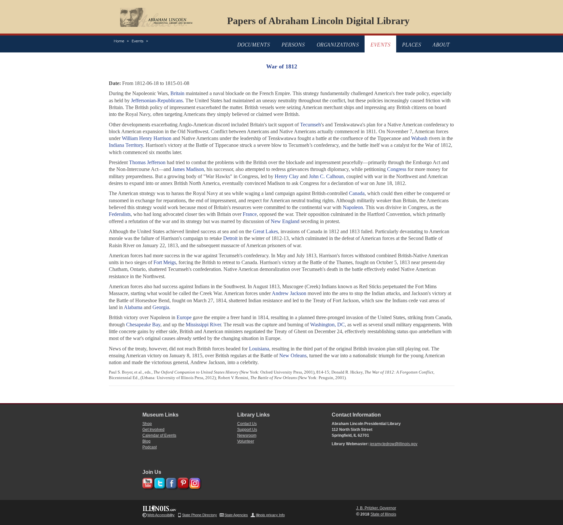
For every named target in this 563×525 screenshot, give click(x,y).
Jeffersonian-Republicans (157, 100)
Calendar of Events (159, 435)
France (250, 214)
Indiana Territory (126, 145)
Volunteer (245, 441)
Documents (253, 44)
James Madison (188, 169)
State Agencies (236, 515)
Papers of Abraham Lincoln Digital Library (318, 20)
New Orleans (293, 355)
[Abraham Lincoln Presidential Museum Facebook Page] (170, 482)
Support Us (247, 429)
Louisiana (259, 348)
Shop (147, 423)
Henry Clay (287, 176)
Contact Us (247, 423)
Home (119, 41)
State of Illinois (383, 514)
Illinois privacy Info (270, 515)
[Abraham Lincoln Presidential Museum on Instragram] (194, 482)
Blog (146, 441)
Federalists (120, 214)
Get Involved (153, 429)
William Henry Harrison (146, 138)
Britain (177, 93)
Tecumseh (310, 124)
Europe (184, 317)
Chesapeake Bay (143, 324)
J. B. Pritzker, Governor (376, 508)
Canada (357, 193)
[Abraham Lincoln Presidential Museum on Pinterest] (182, 482)
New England (285, 221)
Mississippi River (203, 324)
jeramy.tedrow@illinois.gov (393, 444)
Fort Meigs (164, 262)
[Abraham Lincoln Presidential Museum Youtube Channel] (147, 482)
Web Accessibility (161, 515)
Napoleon (353, 207)
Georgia (160, 307)
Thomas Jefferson (147, 162)
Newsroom (246, 435)
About (441, 44)
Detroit (230, 238)
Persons (293, 44)
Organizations (338, 44)
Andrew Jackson (289, 293)
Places (411, 44)
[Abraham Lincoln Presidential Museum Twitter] (159, 482)
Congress (396, 169)
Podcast (149, 447)
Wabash (419, 138)
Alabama (133, 307)
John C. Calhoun (326, 176)
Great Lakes (265, 231)
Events (137, 41)
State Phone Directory (199, 515)
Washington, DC (327, 324)
